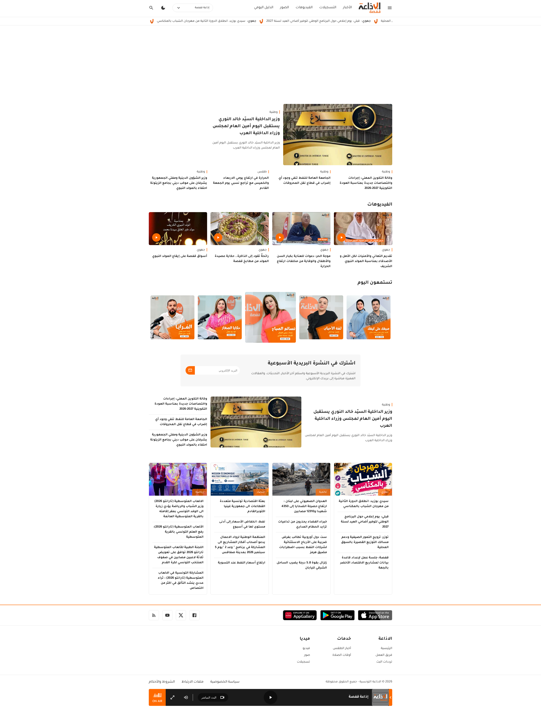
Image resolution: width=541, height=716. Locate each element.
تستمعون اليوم (375, 283)
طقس (262, 172)
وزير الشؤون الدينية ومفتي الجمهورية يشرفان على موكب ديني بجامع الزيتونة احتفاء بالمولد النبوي (178, 183)
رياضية (199, 492)
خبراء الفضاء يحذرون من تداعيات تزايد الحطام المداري (302, 524)
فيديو (306, 648)
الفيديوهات (304, 8)
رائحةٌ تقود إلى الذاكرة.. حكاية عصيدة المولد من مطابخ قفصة (242, 259)
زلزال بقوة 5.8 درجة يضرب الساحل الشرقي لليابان (302, 565)
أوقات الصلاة (341, 655)
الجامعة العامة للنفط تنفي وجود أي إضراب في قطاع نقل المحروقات (305, 181)
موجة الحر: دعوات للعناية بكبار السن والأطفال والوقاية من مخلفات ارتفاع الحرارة (304, 261)
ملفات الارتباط (193, 682)
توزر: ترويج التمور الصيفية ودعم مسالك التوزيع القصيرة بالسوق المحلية (365, 542)
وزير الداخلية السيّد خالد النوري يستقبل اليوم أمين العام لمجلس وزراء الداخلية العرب (246, 126)
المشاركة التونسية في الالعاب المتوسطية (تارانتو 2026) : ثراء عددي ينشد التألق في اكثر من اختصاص (181, 580)
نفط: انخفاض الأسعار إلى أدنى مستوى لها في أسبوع (242, 524)
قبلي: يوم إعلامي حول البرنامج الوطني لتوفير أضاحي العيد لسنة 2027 (350, 21)
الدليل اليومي (263, 8)
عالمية (323, 492)
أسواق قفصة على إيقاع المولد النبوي (179, 256)
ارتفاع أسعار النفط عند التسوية (241, 563)
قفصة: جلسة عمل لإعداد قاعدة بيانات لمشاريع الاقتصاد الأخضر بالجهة (364, 563)
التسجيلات (327, 8)
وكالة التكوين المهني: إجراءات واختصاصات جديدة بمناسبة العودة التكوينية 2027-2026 (366, 183)
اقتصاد (261, 492)
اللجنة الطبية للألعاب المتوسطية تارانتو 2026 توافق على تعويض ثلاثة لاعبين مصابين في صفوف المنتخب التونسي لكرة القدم (179, 555)
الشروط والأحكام (162, 682)
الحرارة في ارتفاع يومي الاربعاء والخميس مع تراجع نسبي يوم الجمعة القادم (241, 183)
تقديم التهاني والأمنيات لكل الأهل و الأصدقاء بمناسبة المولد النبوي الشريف (366, 261)
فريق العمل (384, 655)
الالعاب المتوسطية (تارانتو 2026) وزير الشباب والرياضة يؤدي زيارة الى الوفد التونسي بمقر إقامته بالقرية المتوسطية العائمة (179, 509)
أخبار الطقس (342, 648)
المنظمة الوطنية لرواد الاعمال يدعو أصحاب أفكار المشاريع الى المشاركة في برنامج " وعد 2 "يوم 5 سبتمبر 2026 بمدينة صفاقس (240, 545)
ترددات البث (384, 662)
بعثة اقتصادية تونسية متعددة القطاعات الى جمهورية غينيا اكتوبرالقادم (242, 506)
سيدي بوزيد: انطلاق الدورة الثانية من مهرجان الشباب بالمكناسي (238, 21)
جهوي (386, 250)
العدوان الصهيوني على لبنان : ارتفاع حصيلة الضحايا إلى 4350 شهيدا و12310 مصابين (304, 506)
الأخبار (347, 8)
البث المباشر (208, 697)
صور (307, 655)
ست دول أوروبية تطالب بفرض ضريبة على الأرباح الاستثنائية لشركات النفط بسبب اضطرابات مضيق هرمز (303, 545)
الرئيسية (386, 648)
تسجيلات (303, 662)
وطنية (273, 112)
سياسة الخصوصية (224, 682)
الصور (284, 8)
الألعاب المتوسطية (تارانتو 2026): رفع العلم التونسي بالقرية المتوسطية (178, 532)
